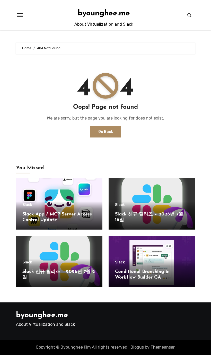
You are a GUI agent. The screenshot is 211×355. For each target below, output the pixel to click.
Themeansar (162, 347)
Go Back (105, 132)
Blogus (137, 347)
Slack (27, 205)
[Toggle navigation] (20, 15)
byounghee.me (104, 13)
